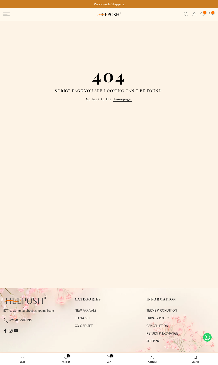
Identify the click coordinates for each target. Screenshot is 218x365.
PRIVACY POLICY (157, 318)
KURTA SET (82, 318)
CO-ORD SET (84, 326)
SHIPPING (153, 341)
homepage (122, 99)
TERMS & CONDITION (161, 310)
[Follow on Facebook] (5, 331)
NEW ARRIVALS (85, 310)
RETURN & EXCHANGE (162, 333)
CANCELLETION (157, 326)
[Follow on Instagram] (11, 331)
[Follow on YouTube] (16, 331)
